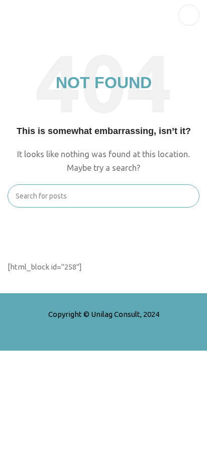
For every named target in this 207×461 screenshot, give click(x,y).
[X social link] (97, 328)
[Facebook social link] (83, 328)
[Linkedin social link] (123, 328)
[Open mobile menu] (188, 15)
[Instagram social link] (110, 328)
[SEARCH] (187, 196)
